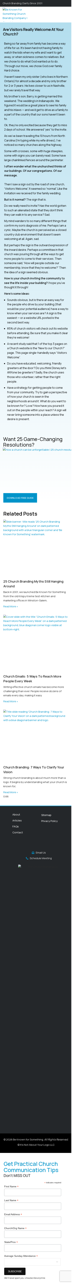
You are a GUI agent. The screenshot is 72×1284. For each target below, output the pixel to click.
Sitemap (46, 815)
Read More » (10, 606)
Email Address (13, 1214)
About (16, 814)
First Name (11, 1186)
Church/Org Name (15, 1228)
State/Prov (11, 1242)
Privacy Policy (49, 821)
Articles (17, 820)
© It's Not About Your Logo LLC (36, 1145)
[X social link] (25, 844)
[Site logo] (17, 14)
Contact (17, 832)
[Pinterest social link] (38, 844)
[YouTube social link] (34, 844)
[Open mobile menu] (68, 14)
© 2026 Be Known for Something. (36, 1139)
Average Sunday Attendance (21, 1256)
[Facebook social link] (21, 844)
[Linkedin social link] (43, 844)
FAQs (15, 826)
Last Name (11, 1200)
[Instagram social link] (29, 844)
